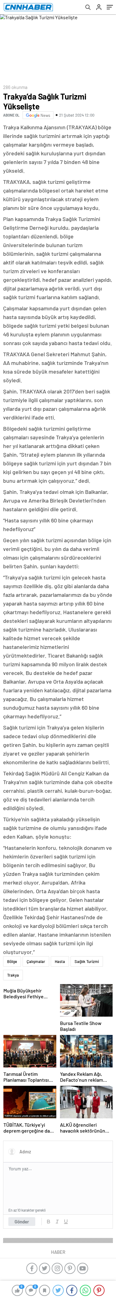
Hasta (60, 961)
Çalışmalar (36, 961)
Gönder (22, 1221)
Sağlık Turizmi (87, 961)
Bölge (12, 961)
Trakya (13, 975)
